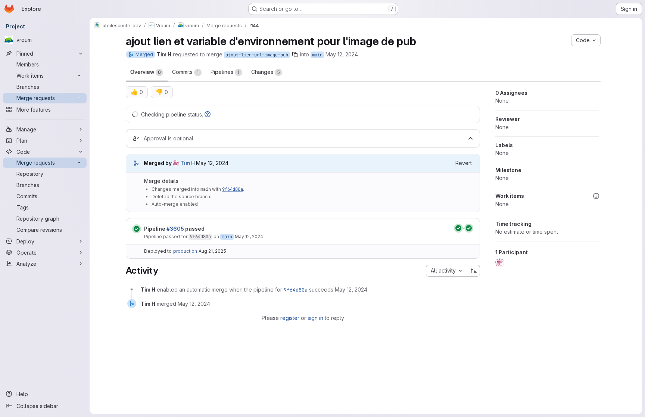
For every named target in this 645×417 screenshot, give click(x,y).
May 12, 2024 (341, 54)
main (317, 55)
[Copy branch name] (294, 54)
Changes (265, 72)
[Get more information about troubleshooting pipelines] (208, 114)
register (289, 318)
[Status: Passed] (136, 228)
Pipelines (225, 72)
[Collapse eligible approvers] (470, 138)
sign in (315, 318)
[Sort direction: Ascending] (474, 271)
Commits (185, 72)
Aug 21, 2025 (212, 251)
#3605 (175, 228)
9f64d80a (232, 189)
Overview (145, 72)
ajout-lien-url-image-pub (256, 55)
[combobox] (447, 271)
